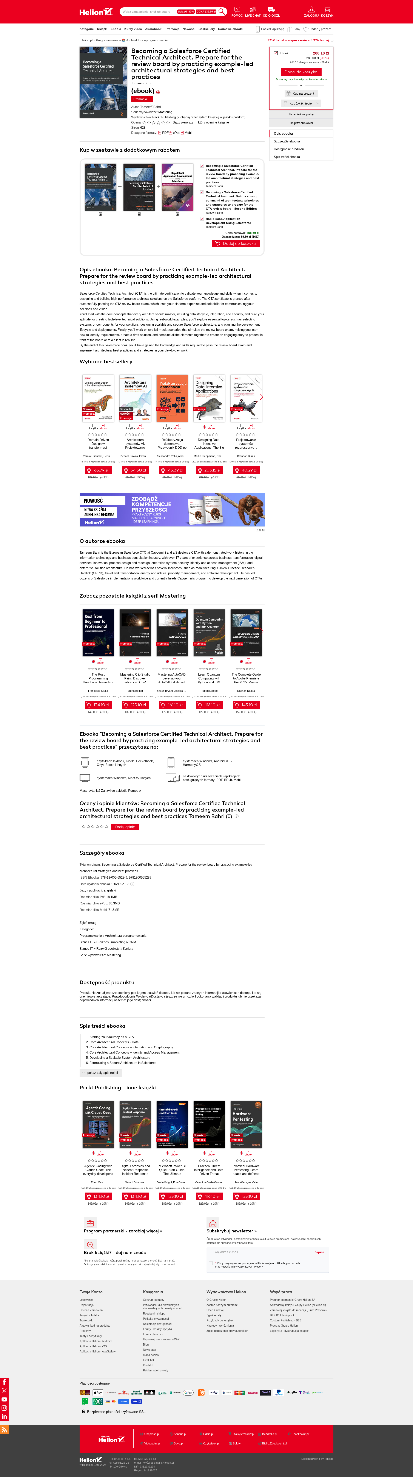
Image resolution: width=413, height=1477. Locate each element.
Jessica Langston (184, 690)
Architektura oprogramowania (125, 935)
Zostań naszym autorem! (222, 1305)
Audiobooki (153, 29)
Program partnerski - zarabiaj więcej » (123, 1231)
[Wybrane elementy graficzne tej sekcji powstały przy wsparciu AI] (263, 530)
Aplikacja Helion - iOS (93, 1346)
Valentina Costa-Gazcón (209, 1182)
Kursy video (133, 29)
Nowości (189, 29)
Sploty (237, 1443)
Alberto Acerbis (187, 456)
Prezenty (85, 1330)
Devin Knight (164, 1182)
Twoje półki (86, 1320)
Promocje (172, 29)
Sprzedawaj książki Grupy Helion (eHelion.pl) (298, 1305)
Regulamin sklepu (154, 1313)
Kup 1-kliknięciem (302, 103)
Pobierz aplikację (272, 29)
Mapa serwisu (151, 1355)
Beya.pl (178, 1443)
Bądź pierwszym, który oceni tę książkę (201, 122)
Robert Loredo (209, 690)
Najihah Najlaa (246, 690)
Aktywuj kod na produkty (95, 1325)
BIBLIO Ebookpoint (282, 1315)
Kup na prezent (303, 93)
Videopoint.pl (152, 1443)
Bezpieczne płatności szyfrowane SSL (116, 1412)
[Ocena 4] (158, 123)
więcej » (259, 1266)
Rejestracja (87, 1305)
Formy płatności (153, 1334)
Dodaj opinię (125, 827)
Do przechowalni (301, 123)
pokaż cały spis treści (102, 1072)
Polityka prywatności (156, 1318)
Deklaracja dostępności (157, 1324)
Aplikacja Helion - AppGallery (98, 1351)
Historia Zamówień (91, 1310)
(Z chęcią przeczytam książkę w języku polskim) (211, 117)
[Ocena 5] (163, 123)
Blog (146, 1344)
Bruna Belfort (135, 690)
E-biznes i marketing (110, 942)
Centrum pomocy (153, 1299)
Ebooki (116, 29)
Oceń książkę (215, 1310)
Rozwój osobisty (108, 948)
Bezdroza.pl (269, 1434)
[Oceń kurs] (95, 826)
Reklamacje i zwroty (155, 1370)
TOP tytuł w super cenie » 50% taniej (298, 40)
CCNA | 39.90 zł (206, 11)
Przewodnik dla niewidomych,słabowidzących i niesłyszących (163, 1306)
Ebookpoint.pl (300, 1434)
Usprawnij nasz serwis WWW (161, 1339)
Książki (102, 29)
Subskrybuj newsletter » (231, 1231)
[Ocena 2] (149, 123)
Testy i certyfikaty (91, 1336)
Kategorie (87, 29)
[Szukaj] (221, 11)
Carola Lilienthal (92, 456)
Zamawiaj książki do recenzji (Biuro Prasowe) (298, 1310)
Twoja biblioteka (89, 1315)
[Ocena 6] (168, 123)
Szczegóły (287, 141)
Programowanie (91, 935)
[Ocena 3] (154, 123)
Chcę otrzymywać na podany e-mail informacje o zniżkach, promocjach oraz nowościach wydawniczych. (257, 1264)
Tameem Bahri (150, 107)
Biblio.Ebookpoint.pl (274, 1443)
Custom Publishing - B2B (285, 1320)
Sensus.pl (180, 1434)
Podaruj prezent (320, 29)
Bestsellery (207, 29)
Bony (296, 29)
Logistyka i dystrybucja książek (289, 1330)
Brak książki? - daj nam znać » (115, 1252)
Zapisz (319, 1252)
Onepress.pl (151, 1434)
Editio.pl (208, 1434)
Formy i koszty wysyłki (157, 1329)
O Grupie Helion (216, 1299)
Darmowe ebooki (230, 29)
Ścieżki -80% (186, 11)
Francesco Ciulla (98, 690)
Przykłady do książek (219, 1320)
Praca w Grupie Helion (284, 1325)
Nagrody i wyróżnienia (220, 1325)
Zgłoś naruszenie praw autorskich (227, 1330)
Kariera (128, 948)
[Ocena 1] (144, 123)
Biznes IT (86, 942)
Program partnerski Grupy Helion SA (292, 1299)
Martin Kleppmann (204, 456)
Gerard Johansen (135, 1182)
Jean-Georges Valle (246, 1182)
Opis (283, 133)
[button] (262, 397)
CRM (132, 942)
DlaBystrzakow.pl (243, 1434)
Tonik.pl (328, 1458)
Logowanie (86, 1299)
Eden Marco (98, 1182)
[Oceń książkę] (156, 122)
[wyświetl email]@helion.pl (158, 1462)
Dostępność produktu (289, 149)
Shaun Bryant (165, 690)
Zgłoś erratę (88, 922)
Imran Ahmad (147, 456)
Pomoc (133, 790)
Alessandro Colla (167, 456)
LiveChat (148, 1360)
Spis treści (287, 157)
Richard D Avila (129, 456)
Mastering (165, 112)
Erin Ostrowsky (181, 1182)
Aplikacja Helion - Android (95, 1341)
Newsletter (149, 1349)
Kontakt (148, 1365)
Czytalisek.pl (211, 1443)
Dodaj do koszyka (301, 72)
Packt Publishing (164, 117)
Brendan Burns (246, 456)
